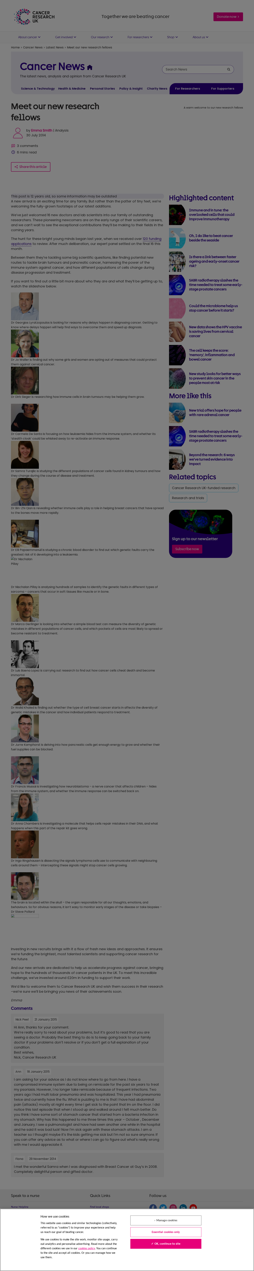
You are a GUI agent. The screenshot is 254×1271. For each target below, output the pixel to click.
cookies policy (86, 1248)
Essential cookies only (166, 1232)
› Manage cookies (165, 1220)
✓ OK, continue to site (165, 1243)
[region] (127, 1240)
